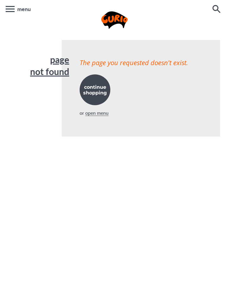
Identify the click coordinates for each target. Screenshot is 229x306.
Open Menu (97, 113)
